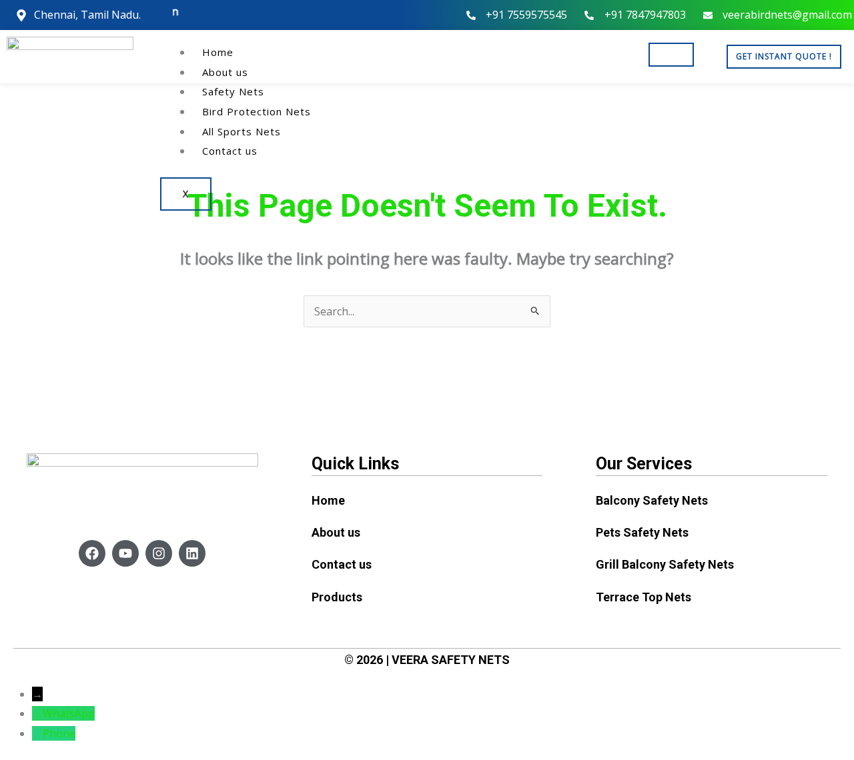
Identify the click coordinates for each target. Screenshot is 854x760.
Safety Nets (233, 91)
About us (225, 72)
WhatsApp (69, 713)
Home (218, 52)
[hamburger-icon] (671, 55)
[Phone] (37, 733)
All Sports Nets (241, 131)
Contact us (230, 150)
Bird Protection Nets (256, 111)
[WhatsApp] (37, 713)
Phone (59, 733)
